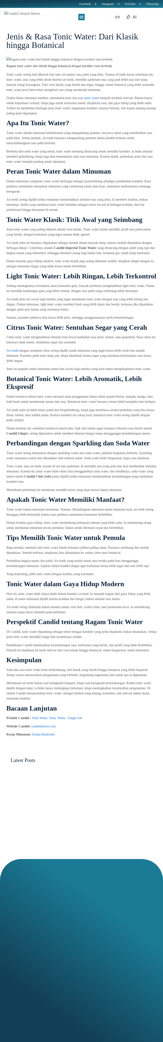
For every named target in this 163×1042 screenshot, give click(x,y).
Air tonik (12, 350)
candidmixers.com (43, 726)
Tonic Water (57, 718)
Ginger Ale (74, 718)
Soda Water (39, 718)
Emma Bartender (43, 734)
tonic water (91, 98)
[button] (81, 17)
